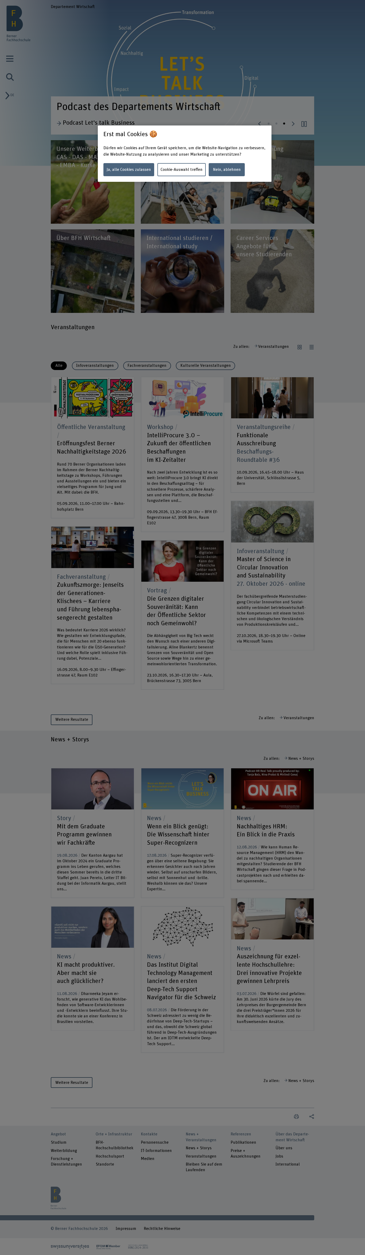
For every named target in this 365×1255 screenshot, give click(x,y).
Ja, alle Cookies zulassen (129, 169)
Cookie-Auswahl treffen (182, 169)
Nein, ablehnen (227, 169)
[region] (184, 153)
